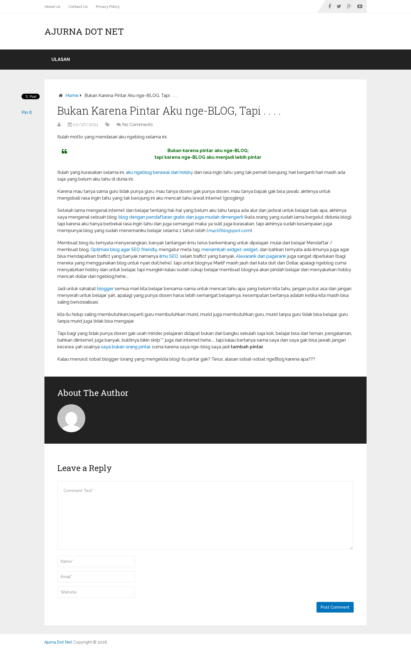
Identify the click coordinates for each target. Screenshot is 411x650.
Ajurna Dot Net (84, 31)
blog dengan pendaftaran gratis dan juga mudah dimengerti (181, 217)
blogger (105, 288)
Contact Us (78, 6)
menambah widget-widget (230, 249)
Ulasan (60, 59)
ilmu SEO (168, 256)
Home (72, 95)
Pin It (27, 112)
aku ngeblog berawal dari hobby (159, 172)
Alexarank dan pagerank (261, 256)
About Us (52, 6)
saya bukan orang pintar (125, 346)
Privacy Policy (108, 6)
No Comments (137, 124)
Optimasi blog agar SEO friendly (124, 249)
